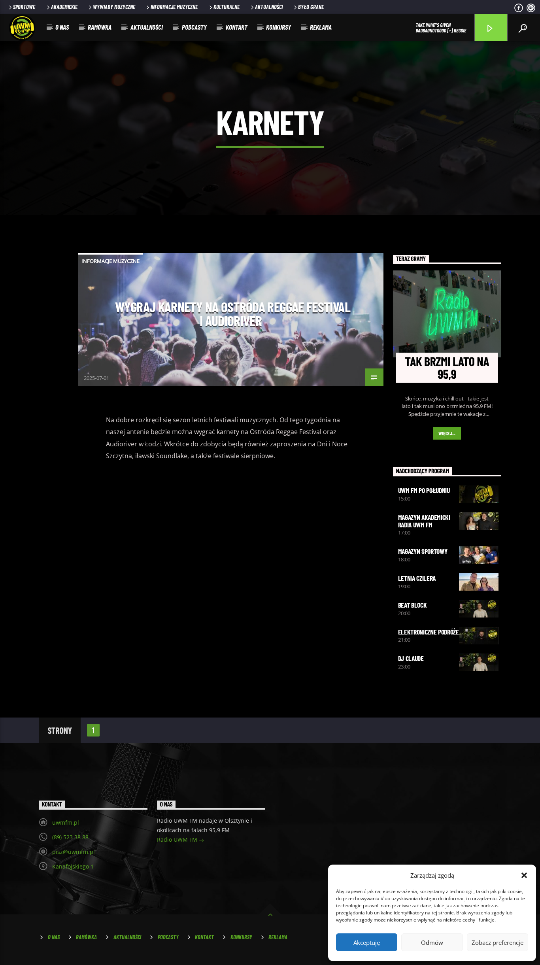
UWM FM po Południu (424, 490)
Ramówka (99, 27)
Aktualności (269, 7)
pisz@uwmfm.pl (73, 851)
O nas (62, 27)
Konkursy (278, 27)
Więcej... (446, 433)
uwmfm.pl (65, 822)
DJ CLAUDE (411, 658)
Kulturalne (226, 7)
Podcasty (194, 27)
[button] (524, 875)
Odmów (432, 942)
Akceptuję (366, 942)
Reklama (321, 27)
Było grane (311, 7)
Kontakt (236, 27)
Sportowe (24, 7)
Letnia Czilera (417, 578)
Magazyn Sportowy (422, 551)
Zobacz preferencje (497, 942)
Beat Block (412, 605)
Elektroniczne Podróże (428, 631)
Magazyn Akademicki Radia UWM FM (424, 521)
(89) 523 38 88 (70, 837)
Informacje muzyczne (174, 7)
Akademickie (64, 7)
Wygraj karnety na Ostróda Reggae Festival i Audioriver (232, 313)
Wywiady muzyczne (114, 7)
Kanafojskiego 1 (73, 866)
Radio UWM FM (178, 839)
